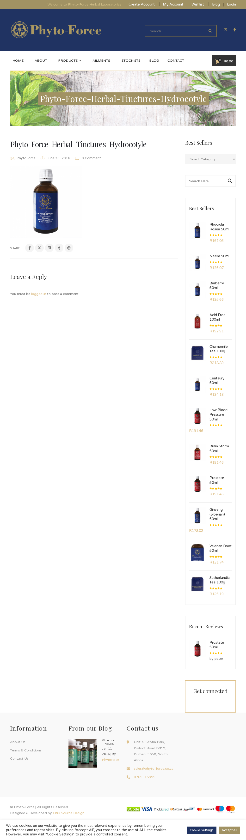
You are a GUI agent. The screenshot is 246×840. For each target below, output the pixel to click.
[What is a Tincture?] (82, 753)
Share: (15, 248)
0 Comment (91, 158)
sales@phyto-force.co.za (153, 769)
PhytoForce (26, 158)
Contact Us (19, 758)
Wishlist (197, 4)
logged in (38, 294)
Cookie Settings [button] (202, 830)
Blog (216, 4)
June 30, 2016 (59, 158)
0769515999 (144, 777)
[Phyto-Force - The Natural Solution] (56, 30)
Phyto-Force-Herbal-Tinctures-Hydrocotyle (78, 144)
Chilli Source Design (68, 813)
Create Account (142, 4)
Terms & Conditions (26, 750)
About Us (17, 742)
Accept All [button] (229, 830)
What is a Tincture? (108, 742)
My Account (173, 4)
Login (231, 4)
